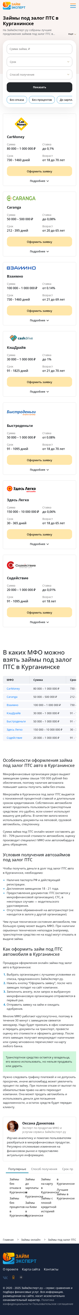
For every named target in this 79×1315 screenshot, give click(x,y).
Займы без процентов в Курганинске (18, 1206)
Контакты (51, 1269)
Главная (8, 1239)
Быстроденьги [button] (16, 721)
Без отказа (17, 100)
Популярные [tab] (17, 1169)
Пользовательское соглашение (52, 1304)
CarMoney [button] (13, 688)
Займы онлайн (30, 1239)
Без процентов (42, 100)
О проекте (10, 1269)
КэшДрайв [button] (14, 713)
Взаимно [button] (12, 705)
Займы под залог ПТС (62, 1239)
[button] (39, 181)
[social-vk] (5, 1277)
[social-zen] (21, 1277)
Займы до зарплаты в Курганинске (34, 1187)
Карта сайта (31, 1269)
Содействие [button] (14, 738)
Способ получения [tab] (44, 1169)
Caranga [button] (12, 697)
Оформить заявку (39, 171)
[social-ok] (13, 1277)
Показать (39, 87)
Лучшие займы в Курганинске (66, 1194)
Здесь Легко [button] (14, 729)
